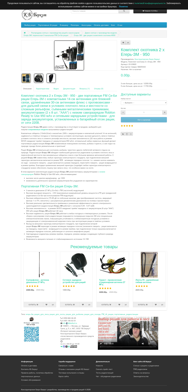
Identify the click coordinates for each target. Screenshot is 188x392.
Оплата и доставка (29, 365)
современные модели (38, 129)
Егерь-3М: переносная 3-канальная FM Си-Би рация (46, 35)
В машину (64, 25)
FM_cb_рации (107, 314)
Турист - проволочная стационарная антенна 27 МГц (112, 282)
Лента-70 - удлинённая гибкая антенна (147, 281)
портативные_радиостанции (126, 314)
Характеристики (42, 88)
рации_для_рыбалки (74, 314)
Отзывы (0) (98, 88)
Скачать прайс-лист (104, 369)
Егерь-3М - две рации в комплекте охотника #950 (94, 35)
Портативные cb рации (47, 25)
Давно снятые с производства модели (101, 32)
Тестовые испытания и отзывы (71, 372)
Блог (113, 25)
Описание (27, 88)
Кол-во (123, 108)
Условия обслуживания (31, 380)
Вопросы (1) (85, 88)
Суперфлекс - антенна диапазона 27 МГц (37, 281)
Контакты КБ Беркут (29, 369)
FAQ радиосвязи (140, 369)
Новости (99, 365)
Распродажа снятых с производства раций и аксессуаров (55, 32)
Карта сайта (64, 376)
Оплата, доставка (101, 25)
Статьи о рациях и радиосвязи (146, 365)
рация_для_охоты (57, 314)
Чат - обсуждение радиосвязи (108, 376)
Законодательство (141, 376)
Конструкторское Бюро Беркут (147, 59)
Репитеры (75, 25)
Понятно (123, 6)
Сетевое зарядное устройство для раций (74, 281)
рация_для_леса (41, 314)
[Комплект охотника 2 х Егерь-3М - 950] (69, 55)
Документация (69, 88)
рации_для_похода (92, 314)
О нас (120, 25)
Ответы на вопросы (141, 372)
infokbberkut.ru (70, 323)
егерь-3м (29, 314)
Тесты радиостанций (104, 372)
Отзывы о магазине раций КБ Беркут (74, 369)
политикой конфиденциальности (150, 3)
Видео (56, 88)
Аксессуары (86, 25)
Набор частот (126, 98)
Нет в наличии (144, 119)
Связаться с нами (66, 365)
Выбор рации (30, 25)
